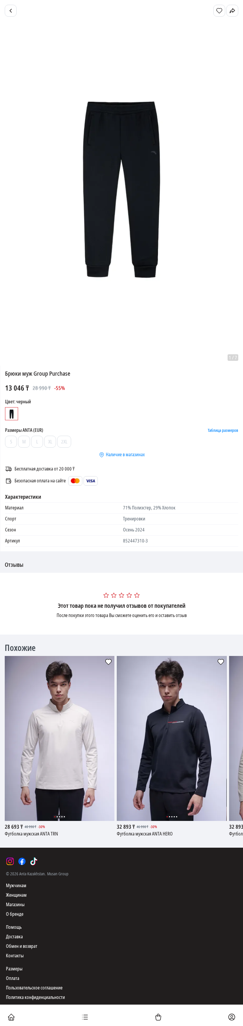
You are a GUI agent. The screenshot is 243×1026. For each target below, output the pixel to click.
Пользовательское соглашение (34, 987)
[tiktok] (34, 861)
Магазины (15, 904)
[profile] (231, 1017)
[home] (11, 1017)
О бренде (14, 914)
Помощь (14, 927)
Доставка (14, 936)
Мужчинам (16, 885)
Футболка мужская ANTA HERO (145, 834)
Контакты (15, 955)
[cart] (158, 1017)
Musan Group (57, 873)
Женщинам (16, 895)
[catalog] (84, 1017)
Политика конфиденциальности (35, 997)
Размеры (14, 968)
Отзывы (14, 565)
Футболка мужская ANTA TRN (31, 834)
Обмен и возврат (21, 946)
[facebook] (22, 861)
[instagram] (10, 861)
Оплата (12, 978)
